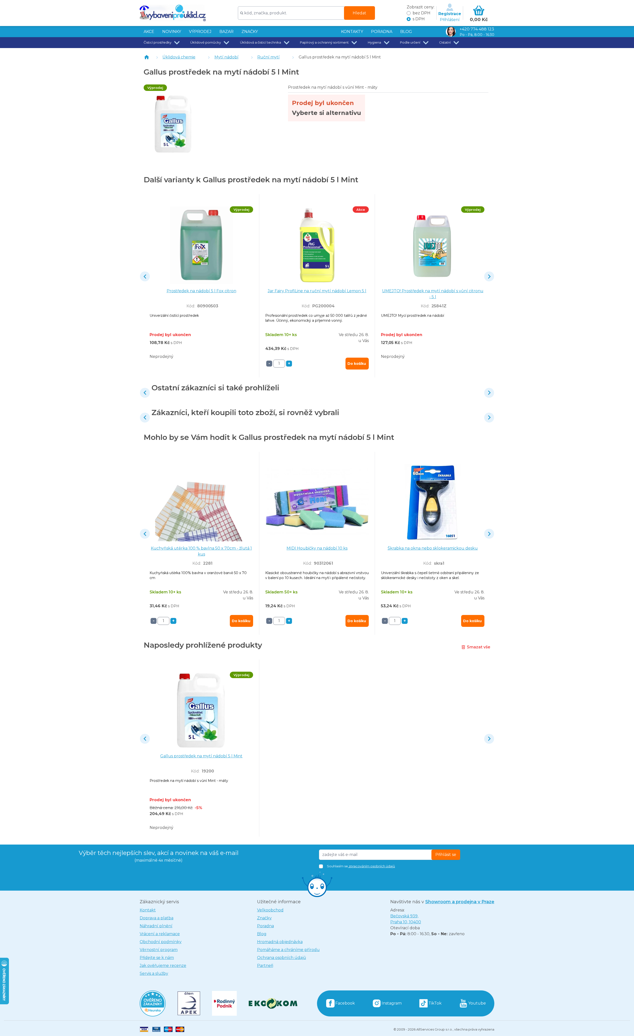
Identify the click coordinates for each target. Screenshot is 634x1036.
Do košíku (356, 363)
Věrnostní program (159, 949)
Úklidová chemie (178, 57)
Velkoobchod (270, 910)
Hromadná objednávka (280, 941)
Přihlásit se (445, 854)
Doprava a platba (156, 918)
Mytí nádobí (226, 57)
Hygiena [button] (374, 42)
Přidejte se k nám (157, 957)
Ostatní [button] (445, 42)
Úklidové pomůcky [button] (205, 42)
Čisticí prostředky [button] (157, 42)
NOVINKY (171, 31)
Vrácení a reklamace (160, 933)
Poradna (265, 926)
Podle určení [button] (410, 42)
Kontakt (148, 910)
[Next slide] (489, 276)
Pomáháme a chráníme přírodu (288, 949)
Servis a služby (154, 973)
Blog (261, 933)
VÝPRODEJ (200, 31)
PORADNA (381, 31)
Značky (249, 31)
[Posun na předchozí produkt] (145, 276)
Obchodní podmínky (161, 941)
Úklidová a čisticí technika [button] (260, 42)
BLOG (406, 31)
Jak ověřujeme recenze (163, 965)
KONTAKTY (352, 31)
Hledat (359, 13)
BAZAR (226, 31)
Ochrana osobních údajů (281, 957)
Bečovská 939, (405, 919)
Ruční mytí (268, 57)
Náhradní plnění (156, 926)
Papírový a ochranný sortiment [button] (324, 42)
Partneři (265, 965)
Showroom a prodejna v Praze (459, 901)
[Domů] (147, 57)
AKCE (149, 31)
